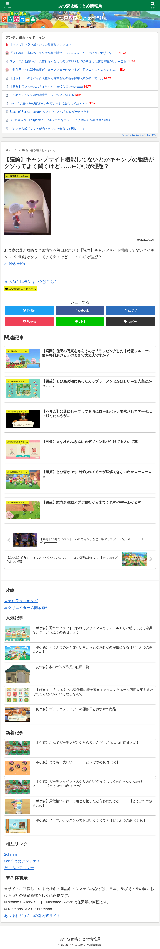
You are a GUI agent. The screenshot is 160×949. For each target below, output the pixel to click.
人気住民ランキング (21, 600)
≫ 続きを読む (16, 263)
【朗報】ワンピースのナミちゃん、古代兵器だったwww (46, 86)
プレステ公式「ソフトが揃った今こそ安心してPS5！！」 (47, 128)
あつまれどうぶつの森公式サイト (32, 915)
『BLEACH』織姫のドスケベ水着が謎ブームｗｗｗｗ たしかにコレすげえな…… (64, 53)
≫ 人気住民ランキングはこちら (31, 281)
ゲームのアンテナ (19, 867)
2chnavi (10, 854)
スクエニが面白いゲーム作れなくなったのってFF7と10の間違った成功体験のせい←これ (68, 61)
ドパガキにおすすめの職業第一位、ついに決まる (42, 95)
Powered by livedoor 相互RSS (138, 135)
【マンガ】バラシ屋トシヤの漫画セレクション (40, 44)
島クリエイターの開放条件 (26, 607)
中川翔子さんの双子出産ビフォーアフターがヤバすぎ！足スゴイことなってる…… (64, 69)
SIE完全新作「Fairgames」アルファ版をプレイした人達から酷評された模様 (60, 120)
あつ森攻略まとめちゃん (22, 288)
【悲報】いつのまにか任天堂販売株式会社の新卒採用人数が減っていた (56, 78)
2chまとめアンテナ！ (22, 860)
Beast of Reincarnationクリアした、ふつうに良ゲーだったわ (49, 111)
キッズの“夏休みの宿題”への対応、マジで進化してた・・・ (49, 103)
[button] (148, 584)
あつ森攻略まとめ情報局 (80, 6)
